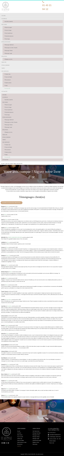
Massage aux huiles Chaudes (11, 47)
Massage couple (8, 53)
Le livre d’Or (7, 88)
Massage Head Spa (36, 432)
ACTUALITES (4, 91)
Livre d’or (19, 446)
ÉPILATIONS (4, 56)
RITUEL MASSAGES (6, 41)
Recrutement (8, 79)
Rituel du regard (8, 27)
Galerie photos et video (21, 442)
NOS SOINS (4, 24)
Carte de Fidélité (8, 77)
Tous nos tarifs (20, 436)
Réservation (35, 444)
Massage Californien (9, 44)
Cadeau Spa (7, 74)
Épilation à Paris (36, 442)
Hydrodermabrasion (9, 36)
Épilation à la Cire (8, 59)
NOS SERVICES (5, 71)
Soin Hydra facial (36, 431)
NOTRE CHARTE (9, 21)
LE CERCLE (4, 18)
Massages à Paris (36, 434)
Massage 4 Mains (9, 50)
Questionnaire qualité (37, 440)
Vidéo (6, 85)
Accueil (18, 431)
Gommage (7, 38)
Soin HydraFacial (8, 33)
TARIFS (3, 68)
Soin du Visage (8, 30)
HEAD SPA (4, 62)
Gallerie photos (8, 82)
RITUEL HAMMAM (5, 65)
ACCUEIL (4, 15)
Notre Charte (19, 434)
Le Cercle (19, 432)
